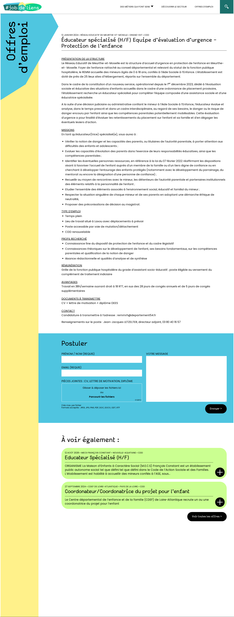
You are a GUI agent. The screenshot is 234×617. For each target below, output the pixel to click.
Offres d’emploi (18, 47)
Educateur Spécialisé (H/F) (97, 457)
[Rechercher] (226, 7)
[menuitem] (136, 7)
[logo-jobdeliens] (22, 7)
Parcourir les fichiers (101, 396)
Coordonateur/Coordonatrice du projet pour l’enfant (127, 491)
